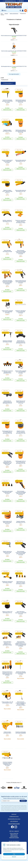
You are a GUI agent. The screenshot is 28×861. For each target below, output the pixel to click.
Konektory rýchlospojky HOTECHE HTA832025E (21, 732)
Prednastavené (4, 79)
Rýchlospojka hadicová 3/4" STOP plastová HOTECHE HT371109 (21, 462)
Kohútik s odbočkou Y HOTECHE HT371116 (7, 221)
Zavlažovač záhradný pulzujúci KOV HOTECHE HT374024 (20, 673)
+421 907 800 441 (14, 821)
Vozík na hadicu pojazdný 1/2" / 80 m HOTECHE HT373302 (7, 311)
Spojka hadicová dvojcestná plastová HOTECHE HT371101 (7, 402)
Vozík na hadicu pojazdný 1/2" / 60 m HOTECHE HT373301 (13, 51)
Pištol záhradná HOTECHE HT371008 (7, 251)
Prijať (14, 854)
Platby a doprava (14, 836)
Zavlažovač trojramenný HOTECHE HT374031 (7, 582)
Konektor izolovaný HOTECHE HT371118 (20, 522)
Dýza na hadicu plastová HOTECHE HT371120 (20, 191)
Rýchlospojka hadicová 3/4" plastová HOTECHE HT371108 (20, 131)
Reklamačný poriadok (14, 837)
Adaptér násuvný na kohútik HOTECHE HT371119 (7, 552)
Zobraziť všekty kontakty (14, 823)
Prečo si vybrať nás (14, 833)
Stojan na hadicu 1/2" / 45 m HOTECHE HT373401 (7, 702)
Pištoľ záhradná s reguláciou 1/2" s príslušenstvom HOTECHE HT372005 (7, 643)
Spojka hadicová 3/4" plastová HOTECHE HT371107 (7, 522)
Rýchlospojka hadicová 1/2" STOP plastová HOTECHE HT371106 (7, 432)
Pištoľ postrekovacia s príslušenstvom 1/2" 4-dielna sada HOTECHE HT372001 (7, 673)
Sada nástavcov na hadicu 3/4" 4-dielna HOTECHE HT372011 (20, 582)
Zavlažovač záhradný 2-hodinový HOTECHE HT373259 (20, 311)
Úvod (2, 13)
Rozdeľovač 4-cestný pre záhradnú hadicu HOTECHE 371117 (7, 372)
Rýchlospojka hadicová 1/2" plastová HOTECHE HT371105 (13, 66)
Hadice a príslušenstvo (14, 13)
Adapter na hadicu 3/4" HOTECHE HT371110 (7, 612)
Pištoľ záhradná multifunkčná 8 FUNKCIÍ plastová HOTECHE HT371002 (21, 553)
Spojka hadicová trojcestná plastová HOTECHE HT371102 (20, 342)
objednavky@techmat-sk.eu (14, 818)
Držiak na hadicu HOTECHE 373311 (7, 732)
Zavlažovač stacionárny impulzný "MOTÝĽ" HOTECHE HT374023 (20, 221)
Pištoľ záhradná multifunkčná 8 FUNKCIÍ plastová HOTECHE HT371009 (21, 252)
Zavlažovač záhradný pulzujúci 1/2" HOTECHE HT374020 (7, 101)
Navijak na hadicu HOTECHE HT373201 (7, 131)
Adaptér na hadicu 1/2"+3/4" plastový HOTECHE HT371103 (20, 432)
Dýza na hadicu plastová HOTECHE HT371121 (20, 161)
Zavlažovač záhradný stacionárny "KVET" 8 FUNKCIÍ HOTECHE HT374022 (7, 764)
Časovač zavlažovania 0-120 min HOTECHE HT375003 (7, 161)
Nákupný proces (14, 834)
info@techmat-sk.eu (14, 816)
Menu (4, 10)
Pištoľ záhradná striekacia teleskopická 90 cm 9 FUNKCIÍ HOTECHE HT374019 (21, 703)
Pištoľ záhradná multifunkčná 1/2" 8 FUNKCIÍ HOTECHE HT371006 (7, 463)
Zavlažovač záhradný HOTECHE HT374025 (7, 341)
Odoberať (23, 800)
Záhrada (6, 13)
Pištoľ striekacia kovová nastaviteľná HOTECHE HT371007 (13, 35)
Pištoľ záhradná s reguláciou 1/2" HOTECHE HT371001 (20, 612)
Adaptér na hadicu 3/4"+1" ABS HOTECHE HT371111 (7, 191)
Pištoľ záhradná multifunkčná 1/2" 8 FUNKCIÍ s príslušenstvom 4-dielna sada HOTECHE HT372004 (20, 644)
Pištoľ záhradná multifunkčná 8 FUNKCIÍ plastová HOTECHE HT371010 (21, 493)
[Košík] (25, 10)
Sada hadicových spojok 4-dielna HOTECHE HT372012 (7, 492)
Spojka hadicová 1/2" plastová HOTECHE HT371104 (20, 402)
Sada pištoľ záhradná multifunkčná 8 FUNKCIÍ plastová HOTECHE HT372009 (7, 282)
